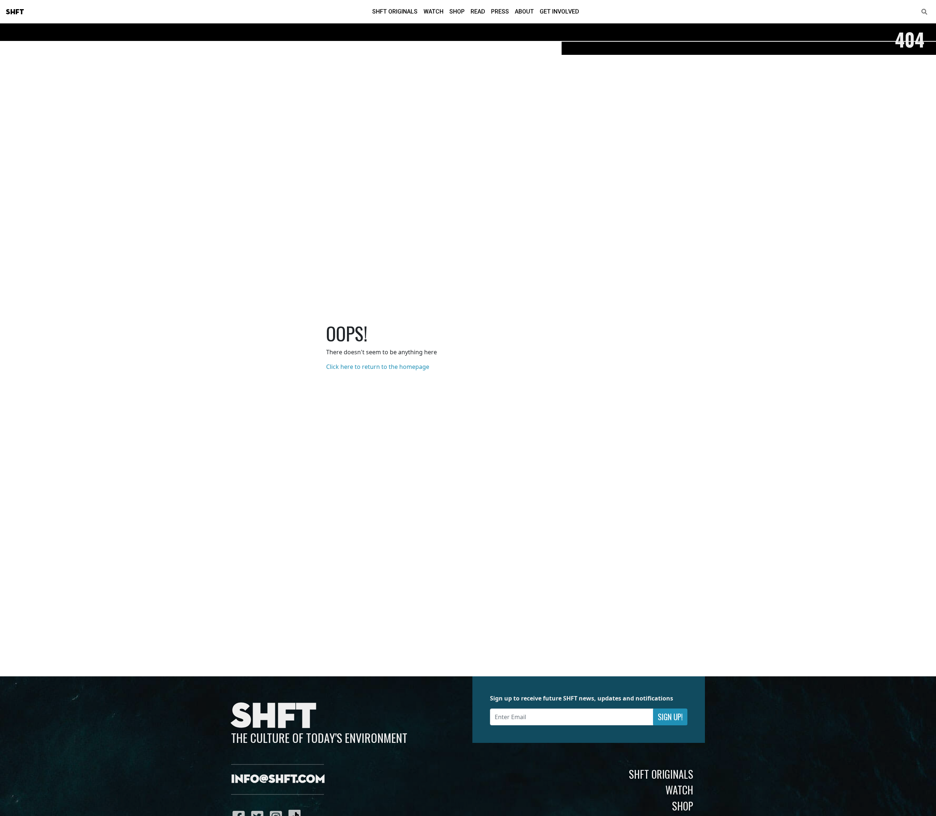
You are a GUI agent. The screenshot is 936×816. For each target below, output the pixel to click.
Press (500, 11)
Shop (457, 11)
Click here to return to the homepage (377, 367)
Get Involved (559, 11)
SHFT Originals (395, 11)
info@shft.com (278, 779)
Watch (433, 11)
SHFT (15, 12)
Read (478, 11)
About (524, 11)
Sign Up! (670, 716)
